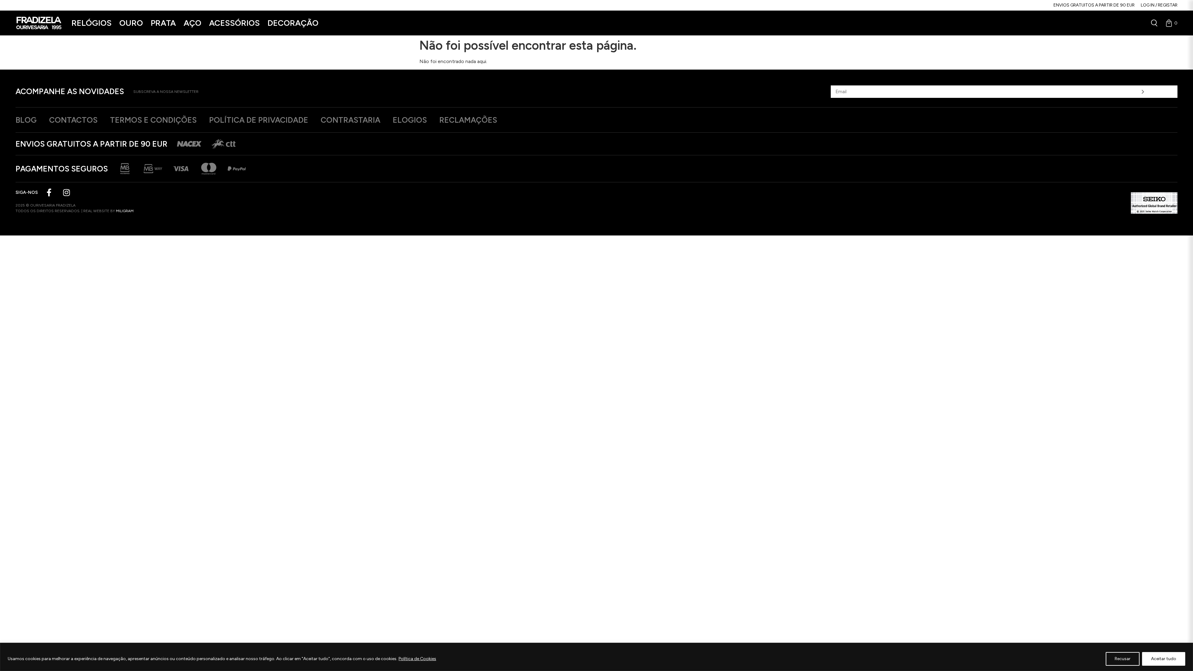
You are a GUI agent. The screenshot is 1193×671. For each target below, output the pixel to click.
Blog (26, 120)
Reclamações (468, 120)
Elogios (410, 120)
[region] (596, 657)
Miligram (125, 211)
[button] (91, 23)
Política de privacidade (258, 120)
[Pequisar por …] (1154, 23)
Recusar (1123, 658)
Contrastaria (350, 120)
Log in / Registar (1159, 5)
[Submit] (1142, 91)
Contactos (73, 120)
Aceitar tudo (1163, 658)
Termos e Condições (153, 120)
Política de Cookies (417, 658)
